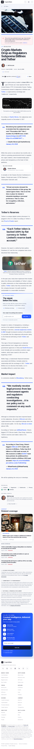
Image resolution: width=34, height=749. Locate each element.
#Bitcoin (15, 447)
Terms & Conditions (23, 743)
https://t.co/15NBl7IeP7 (14, 138)
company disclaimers (15, 605)
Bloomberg (20, 378)
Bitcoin (22, 419)
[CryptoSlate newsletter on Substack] (11, 668)
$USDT (24, 454)
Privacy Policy (11, 726)
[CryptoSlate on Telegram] (15, 668)
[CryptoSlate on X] (3, 668)
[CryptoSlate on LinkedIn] (19, 668)
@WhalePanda (21, 430)
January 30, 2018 (12, 144)
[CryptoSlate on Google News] (7, 668)
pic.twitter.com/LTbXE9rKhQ (16, 463)
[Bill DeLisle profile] (3, 498)
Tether (3, 92)
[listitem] (4, 487)
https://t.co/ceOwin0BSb (21, 460)
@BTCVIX (22, 136)
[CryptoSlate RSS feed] (27, 668)
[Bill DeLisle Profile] (3, 65)
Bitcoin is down (27, 424)
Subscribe (17, 647)
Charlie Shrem (14, 117)
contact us (25, 42)
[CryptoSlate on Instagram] (23, 668)
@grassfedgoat (11, 136)
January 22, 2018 (12, 469)
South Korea (27, 348)
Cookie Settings (11, 745)
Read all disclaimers (18, 738)
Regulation (7, 46)
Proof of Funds (9, 221)
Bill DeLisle (11, 65)
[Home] (2, 6)
